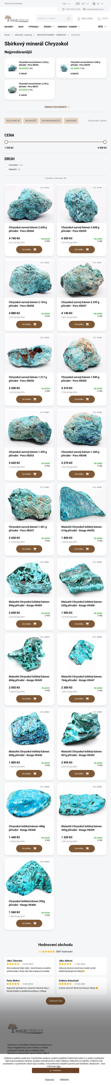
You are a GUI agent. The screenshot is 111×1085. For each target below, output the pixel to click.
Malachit (14, 169)
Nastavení (49, 1079)
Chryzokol (15, 165)
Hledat (69, 18)
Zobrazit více (55, 1000)
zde (58, 1066)
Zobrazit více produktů (56, 107)
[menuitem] (9, 26)
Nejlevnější (13, 121)
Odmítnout (64, 1079)
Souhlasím (57, 1070)
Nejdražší (30, 121)
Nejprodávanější (51, 121)
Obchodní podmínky (13, 3)
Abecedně (71, 121)
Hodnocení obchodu (55, 945)
